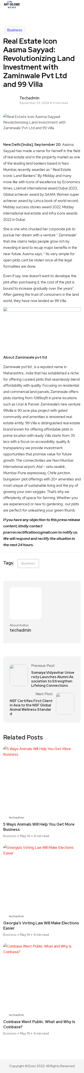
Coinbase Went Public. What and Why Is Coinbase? (39, 1024)
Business (14, 30)
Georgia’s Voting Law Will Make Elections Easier (41, 925)
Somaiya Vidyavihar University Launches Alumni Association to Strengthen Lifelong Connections (52, 679)
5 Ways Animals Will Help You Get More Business (39, 827)
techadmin (29, 97)
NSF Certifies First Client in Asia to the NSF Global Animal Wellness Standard (31, 707)
